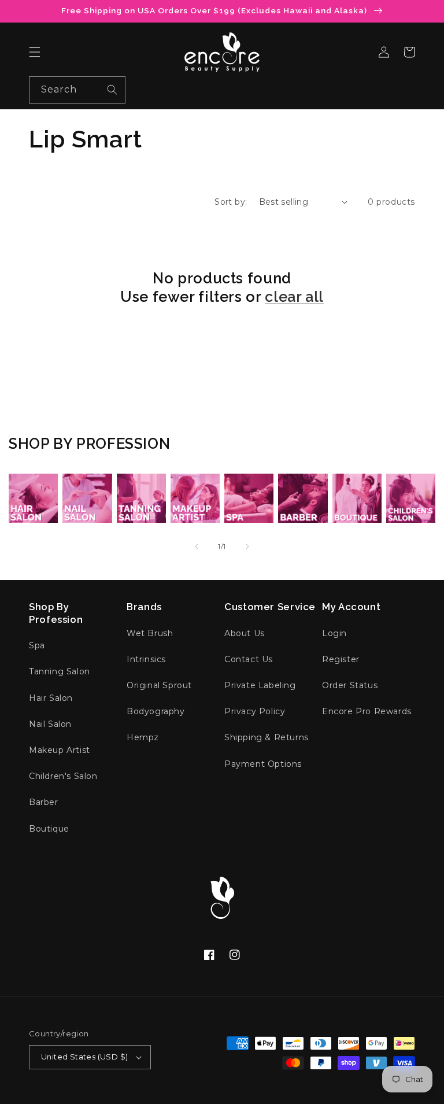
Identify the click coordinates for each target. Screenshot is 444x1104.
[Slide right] (247, 546)
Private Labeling (260, 685)
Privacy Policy (254, 711)
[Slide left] (196, 546)
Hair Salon (51, 698)
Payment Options (263, 764)
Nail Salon (50, 724)
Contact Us (248, 659)
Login (334, 633)
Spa (37, 645)
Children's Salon (63, 776)
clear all (294, 296)
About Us (244, 633)
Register (341, 659)
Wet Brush (150, 633)
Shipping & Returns (266, 737)
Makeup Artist (59, 750)
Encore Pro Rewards (367, 711)
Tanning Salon (59, 671)
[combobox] (77, 90)
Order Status (350, 685)
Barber (43, 802)
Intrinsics (146, 659)
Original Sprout (159, 685)
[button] (34, 52)
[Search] (112, 89)
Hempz (143, 737)
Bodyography (156, 711)
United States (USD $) (84, 1056)
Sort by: (230, 202)
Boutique (49, 829)
